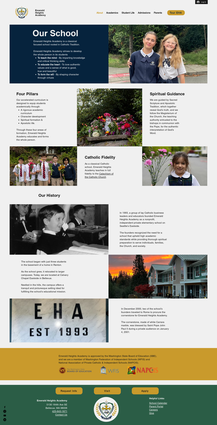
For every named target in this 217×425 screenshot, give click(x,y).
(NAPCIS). (133, 362)
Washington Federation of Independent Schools (111, 359)
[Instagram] (4, 411)
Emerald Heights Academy (40, 13)
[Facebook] (4, 407)
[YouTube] (4, 415)
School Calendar (158, 403)
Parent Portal (156, 406)
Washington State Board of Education (129, 356)
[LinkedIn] (4, 419)
